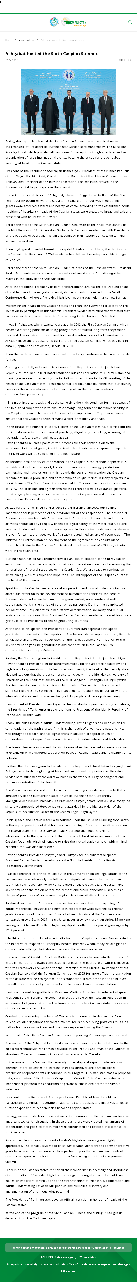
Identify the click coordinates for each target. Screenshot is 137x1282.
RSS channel (68, 1271)
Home (8, 40)
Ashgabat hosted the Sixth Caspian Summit (62, 40)
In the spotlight (26, 40)
